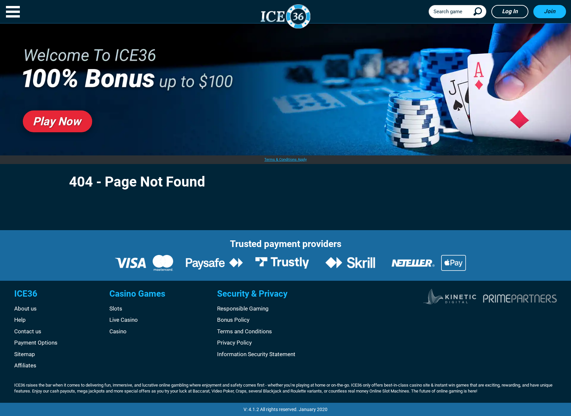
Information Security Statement (256, 354)
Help (20, 319)
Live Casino (123, 319)
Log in (510, 11)
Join (549, 11)
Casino (118, 331)
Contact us (27, 331)
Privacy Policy (234, 342)
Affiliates (25, 365)
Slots (115, 308)
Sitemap (24, 354)
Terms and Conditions (244, 331)
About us (25, 308)
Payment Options (35, 342)
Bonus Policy (233, 319)
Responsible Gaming (243, 308)
